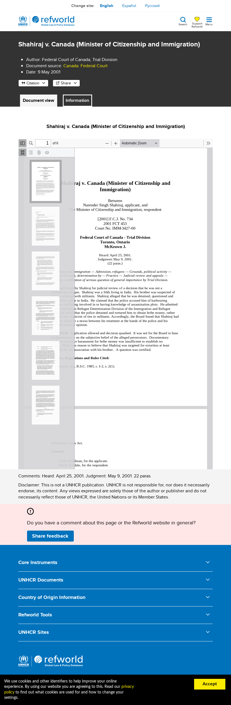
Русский (152, 5)
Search (183, 24)
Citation (32, 83)
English (106, 5)
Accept (210, 684)
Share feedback (50, 536)
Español (129, 5)
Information (77, 100)
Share (66, 83)
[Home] (46, 21)
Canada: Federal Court (85, 65)
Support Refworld (197, 24)
